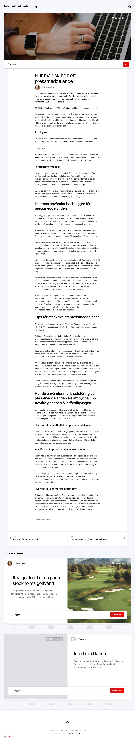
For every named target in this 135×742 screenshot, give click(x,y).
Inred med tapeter (91, 653)
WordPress (67, 733)
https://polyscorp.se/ (49, 108)
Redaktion (82, 639)
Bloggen (13, 64)
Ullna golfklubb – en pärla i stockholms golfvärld (35, 580)
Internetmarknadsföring (20, 6)
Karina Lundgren (49, 87)
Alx (80, 733)
